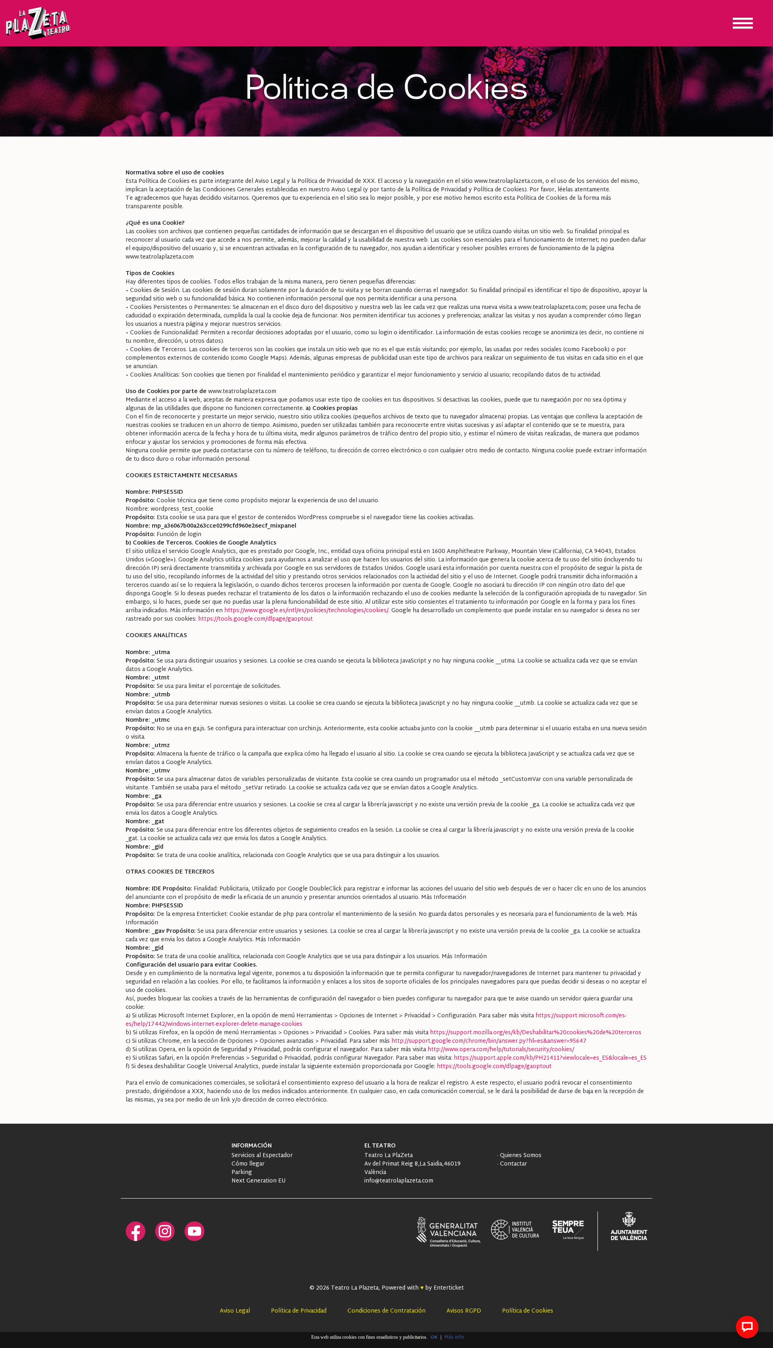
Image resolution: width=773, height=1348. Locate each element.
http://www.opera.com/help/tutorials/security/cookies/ (501, 1050)
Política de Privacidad (299, 1311)
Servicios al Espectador (262, 1156)
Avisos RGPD (463, 1311)
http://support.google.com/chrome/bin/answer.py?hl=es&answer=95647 (489, 1041)
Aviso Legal (235, 1311)
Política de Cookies (527, 1311)
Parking (241, 1173)
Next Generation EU (258, 1181)
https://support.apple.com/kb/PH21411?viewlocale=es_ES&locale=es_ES (550, 1058)
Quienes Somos (520, 1156)
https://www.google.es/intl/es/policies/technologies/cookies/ (306, 611)
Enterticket (449, 1288)
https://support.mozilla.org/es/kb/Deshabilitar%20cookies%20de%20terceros (535, 1033)
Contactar (512, 1164)
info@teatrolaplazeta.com (398, 1181)
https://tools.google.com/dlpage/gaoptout (255, 619)
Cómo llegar (248, 1164)
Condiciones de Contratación (386, 1311)
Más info (454, 1337)
